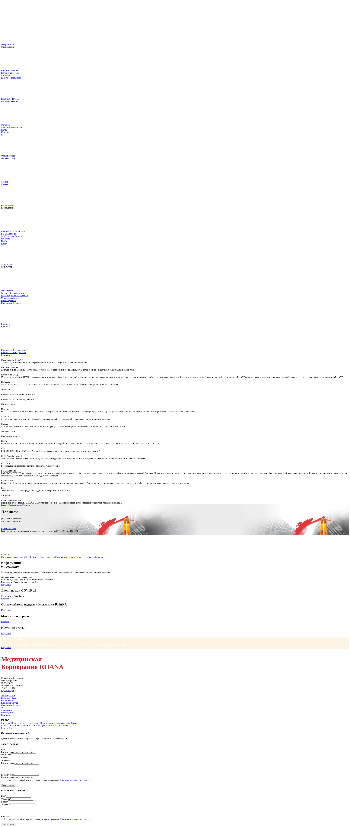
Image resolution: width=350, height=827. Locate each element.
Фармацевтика (8, 156)
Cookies (74, 723)
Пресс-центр (7, 713)
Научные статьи (80, 557)
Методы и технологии (11, 127)
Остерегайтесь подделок (12, 293)
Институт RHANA (10, 99)
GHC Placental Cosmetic (12, 236)
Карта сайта (6, 728)
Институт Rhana (8, 698)
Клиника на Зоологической (14, 350)
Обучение (5, 125)
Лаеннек (5, 182)
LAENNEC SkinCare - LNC (14, 231)
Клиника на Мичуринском (13, 352)
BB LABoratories (9, 234)
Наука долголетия (9, 70)
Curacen (4, 184)
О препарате (7, 291)
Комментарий (7, 775)
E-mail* (4, 757)
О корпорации (7, 44)
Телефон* (5, 760)
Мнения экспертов (10, 298)
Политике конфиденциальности (75, 780)
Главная (4, 505)
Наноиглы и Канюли (11, 303)
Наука (4, 130)
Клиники (5, 324)
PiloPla (4, 241)
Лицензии (6, 75)
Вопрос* (5, 816)
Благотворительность (11, 78)
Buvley (4, 243)
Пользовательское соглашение (25, 723)
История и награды (10, 73)
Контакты (5, 355)
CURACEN (6, 265)
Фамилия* (6, 755)
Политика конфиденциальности (55, 723)
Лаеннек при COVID (22, 557)
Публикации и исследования (14, 295)
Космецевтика (7, 205)
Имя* (3, 749)
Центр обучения (8, 300)
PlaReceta (5, 239)
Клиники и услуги (9, 703)
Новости (5, 132)
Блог (3, 135)
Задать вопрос (7, 690)
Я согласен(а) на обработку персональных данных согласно (47, 780)
